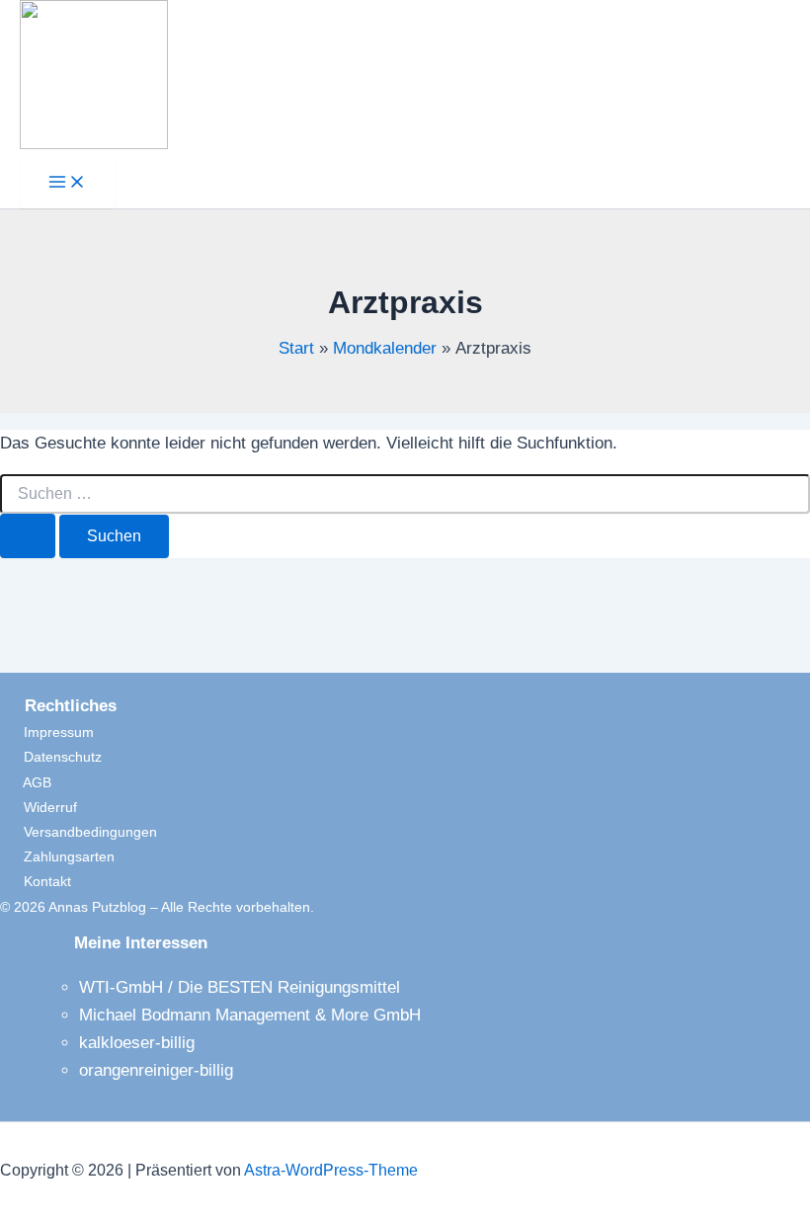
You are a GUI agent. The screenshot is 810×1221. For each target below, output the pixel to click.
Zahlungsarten (57, 856)
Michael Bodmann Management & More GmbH (250, 1015)
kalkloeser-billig (137, 1042)
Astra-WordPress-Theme (331, 1170)
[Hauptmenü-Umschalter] (67, 183)
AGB (25, 782)
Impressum (47, 732)
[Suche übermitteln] (27, 536)
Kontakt (35, 881)
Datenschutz (51, 757)
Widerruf (38, 807)
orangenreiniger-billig (156, 1070)
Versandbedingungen (78, 832)
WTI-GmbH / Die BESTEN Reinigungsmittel (239, 987)
